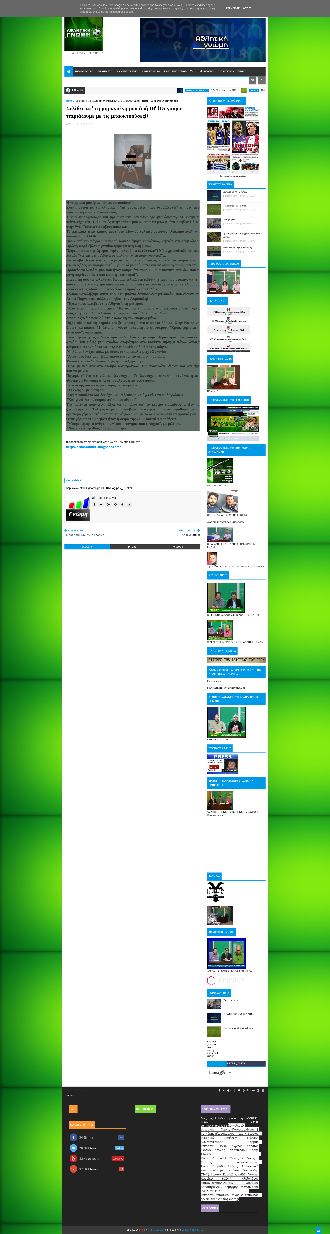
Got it (247, 8)
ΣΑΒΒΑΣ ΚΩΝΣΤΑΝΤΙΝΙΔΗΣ (134, 90)
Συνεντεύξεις (127, 71)
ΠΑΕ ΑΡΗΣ (191, 90)
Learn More (232, 8)
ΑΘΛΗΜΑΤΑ (105, 71)
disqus (132, 546)
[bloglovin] (239, 1090)
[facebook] (219, 1090)
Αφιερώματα (151, 71)
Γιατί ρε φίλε (229, 219)
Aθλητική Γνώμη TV (178, 71)
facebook (177, 546)
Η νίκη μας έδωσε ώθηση (210, 90)
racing (210, 1050)
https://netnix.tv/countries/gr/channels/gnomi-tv (236, 1064)
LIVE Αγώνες (205, 71)
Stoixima (246, 351)
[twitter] (224, 1090)
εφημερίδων (241, 176)
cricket (210, 1056)
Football (211, 1041)
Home (69, 100)
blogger (87, 546)
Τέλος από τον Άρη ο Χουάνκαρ (237, 247)
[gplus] (229, 1090)
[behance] (253, 1090)
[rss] (248, 1090)
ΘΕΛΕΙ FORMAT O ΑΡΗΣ (160, 90)
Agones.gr (238, 351)
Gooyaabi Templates (192, 1230)
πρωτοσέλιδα (227, 176)
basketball (212, 1053)
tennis (210, 1047)
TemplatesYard (155, 1230)
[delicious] (263, 1090)
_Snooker (212, 1044)
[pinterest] (234, 1090)
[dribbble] (244, 1090)
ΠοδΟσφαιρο (84, 71)
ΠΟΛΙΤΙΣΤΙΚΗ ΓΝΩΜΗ (233, 71)
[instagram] (258, 1090)
